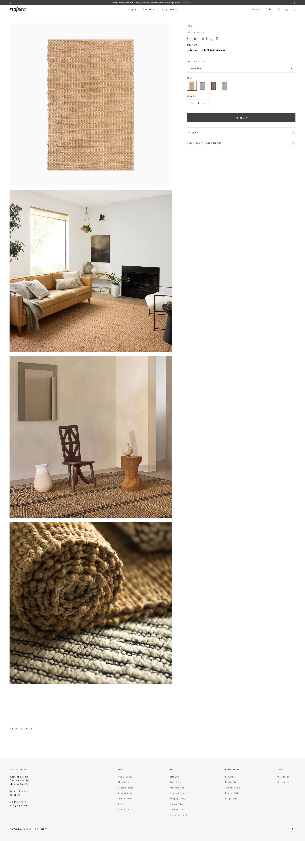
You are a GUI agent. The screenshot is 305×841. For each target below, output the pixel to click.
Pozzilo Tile (231, 782)
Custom (255, 9)
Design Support (125, 793)
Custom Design (125, 788)
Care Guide (175, 782)
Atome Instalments (179, 815)
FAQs (120, 804)
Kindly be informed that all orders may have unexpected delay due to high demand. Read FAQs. (152, 3)
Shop (131, 9)
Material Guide (177, 788)
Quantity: (191, 96)
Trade (268, 9)
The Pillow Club (232, 788)
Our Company (125, 777)
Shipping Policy (177, 799)
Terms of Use (176, 809)
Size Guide (175, 777)
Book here (15, 795)
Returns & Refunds (179, 793)
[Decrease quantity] (192, 103)
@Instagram (283, 782)
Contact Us (123, 809)
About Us (147, 9)
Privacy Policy (176, 804)
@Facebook (283, 777)
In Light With (231, 799)
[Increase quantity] (205, 103)
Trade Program (125, 799)
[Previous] (10, 3)
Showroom (123, 782)
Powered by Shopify (37, 829)
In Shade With (232, 793)
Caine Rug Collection (195, 32)
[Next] (294, 3)
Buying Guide (167, 9)
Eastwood (230, 777)
